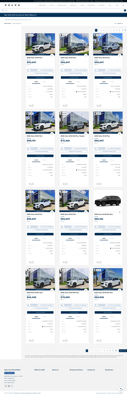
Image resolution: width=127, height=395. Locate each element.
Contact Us (10, 373)
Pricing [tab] (44, 81)
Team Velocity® (104, 393)
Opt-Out (39, 393)
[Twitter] (11, 386)
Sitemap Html (29, 393)
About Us (55, 370)
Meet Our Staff (39, 370)
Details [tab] (36, 81)
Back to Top (123, 350)
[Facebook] (5, 386)
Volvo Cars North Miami (9, 393)
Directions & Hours (76, 370)
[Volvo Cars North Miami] (12, 5)
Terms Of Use (23, 393)
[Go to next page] (122, 30)
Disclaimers (109, 370)
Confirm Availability (47, 70)
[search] (123, 5)
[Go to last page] (125, 30)
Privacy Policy (17, 393)
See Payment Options (40, 77)
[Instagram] (8, 386)
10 (119, 30)
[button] (30, 35)
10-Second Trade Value (41, 73)
